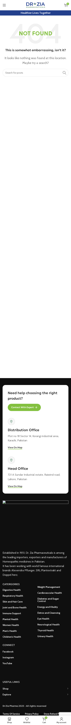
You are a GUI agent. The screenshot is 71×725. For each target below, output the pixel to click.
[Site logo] (35, 5)
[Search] (64, 73)
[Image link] (35, 523)
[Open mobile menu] (4, 5)
